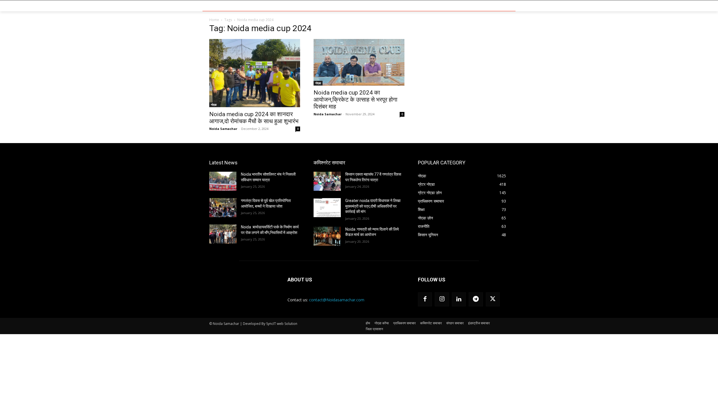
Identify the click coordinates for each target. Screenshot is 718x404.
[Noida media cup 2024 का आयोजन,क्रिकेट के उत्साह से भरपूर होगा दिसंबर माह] (359, 62)
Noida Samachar (223, 129)
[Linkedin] (459, 299)
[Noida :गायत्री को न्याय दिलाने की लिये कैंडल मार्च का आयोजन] (327, 236)
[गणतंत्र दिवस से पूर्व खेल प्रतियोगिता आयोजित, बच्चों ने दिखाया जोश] (222, 207)
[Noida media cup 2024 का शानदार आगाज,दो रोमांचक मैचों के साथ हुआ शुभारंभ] (254, 73)
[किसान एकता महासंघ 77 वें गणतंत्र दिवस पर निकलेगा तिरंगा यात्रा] (327, 181)
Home (214, 19)
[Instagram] (442, 299)
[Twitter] (493, 299)
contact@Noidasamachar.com (336, 299)
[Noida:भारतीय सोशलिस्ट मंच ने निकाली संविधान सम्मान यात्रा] (222, 181)
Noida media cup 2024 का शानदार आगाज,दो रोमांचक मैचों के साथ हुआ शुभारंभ (253, 118)
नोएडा (214, 105)
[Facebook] (425, 299)
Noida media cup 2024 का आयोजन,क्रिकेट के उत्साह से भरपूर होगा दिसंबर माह (355, 99)
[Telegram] (476, 299)
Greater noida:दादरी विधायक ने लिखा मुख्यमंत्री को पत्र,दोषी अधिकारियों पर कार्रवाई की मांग (373, 206)
